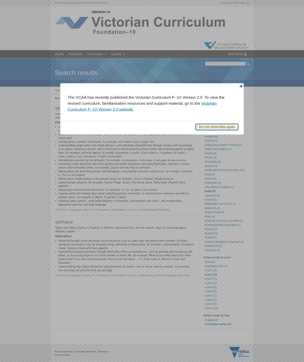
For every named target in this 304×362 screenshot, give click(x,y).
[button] (241, 86)
